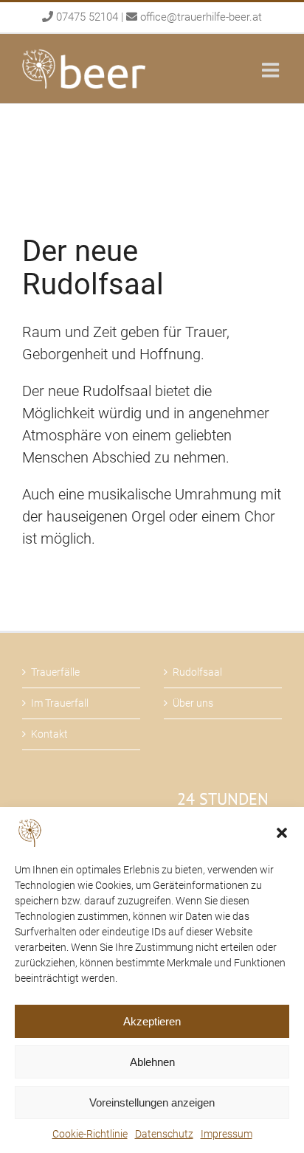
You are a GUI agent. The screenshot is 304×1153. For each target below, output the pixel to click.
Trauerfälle (55, 672)
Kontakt (49, 734)
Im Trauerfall (60, 703)
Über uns (193, 703)
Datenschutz (164, 1134)
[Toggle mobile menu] (272, 70)
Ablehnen (152, 1062)
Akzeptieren (152, 1021)
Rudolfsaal (197, 672)
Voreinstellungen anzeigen (152, 1102)
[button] (281, 832)
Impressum (226, 1134)
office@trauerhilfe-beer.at (201, 17)
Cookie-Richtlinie (90, 1134)
